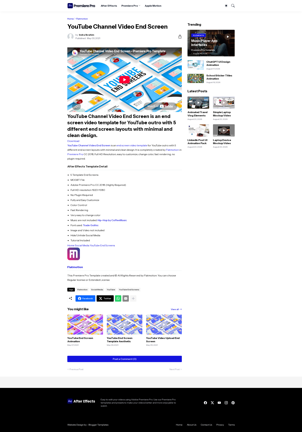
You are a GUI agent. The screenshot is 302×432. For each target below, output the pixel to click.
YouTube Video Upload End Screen (163, 339)
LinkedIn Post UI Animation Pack (197, 141)
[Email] (126, 298)
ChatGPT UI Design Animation (218, 63)
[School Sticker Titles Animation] (195, 78)
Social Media (82, 245)
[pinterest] (233, 402)
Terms (231, 424)
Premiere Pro (129, 5)
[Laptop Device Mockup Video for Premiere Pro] (224, 130)
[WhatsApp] (118, 298)
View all (175, 309)
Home (70, 18)
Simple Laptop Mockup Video (222, 114)
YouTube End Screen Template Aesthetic (120, 339)
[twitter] (212, 402)
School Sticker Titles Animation (219, 77)
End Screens (107, 245)
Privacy (220, 424)
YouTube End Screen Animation (80, 339)
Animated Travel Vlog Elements (197, 114)
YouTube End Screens (129, 289)
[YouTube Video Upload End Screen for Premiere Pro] (164, 325)
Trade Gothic (90, 225)
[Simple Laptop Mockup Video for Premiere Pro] (224, 103)
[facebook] (205, 402)
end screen (123, 145)
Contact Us (206, 424)
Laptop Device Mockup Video (222, 141)
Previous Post (76, 369)
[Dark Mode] (224, 6)
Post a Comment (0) (125, 358)
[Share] (179, 36)
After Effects (109, 5)
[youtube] (219, 402)
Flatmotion (82, 18)
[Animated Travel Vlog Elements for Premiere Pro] (198, 103)
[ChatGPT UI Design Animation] (195, 64)
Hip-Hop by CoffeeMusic (112, 220)
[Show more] (133, 298)
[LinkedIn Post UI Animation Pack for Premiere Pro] (198, 130)
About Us (191, 424)
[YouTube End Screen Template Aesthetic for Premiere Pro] (125, 325)
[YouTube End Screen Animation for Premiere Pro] (85, 325)
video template (138, 145)
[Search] (231, 6)
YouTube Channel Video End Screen (88, 145)
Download (73, 141)
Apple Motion (153, 5)
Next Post (175, 369)
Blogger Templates (98, 424)
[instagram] (226, 402)
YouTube (95, 245)
